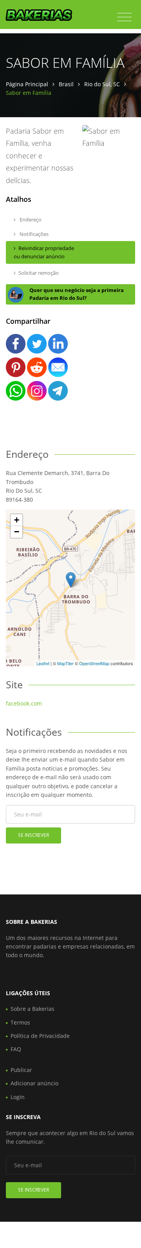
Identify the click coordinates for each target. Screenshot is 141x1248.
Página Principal (27, 84)
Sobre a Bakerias (32, 1008)
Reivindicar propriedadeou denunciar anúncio (44, 252)
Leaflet (42, 663)
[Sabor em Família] (71, 580)
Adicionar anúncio (34, 1083)
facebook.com (24, 703)
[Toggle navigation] (124, 17)
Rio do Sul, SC (102, 84)
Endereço (30, 219)
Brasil (66, 84)
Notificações (33, 234)
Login (18, 1097)
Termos (20, 1022)
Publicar (21, 1070)
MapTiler (65, 663)
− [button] (16, 532)
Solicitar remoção (38, 272)
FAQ (16, 1049)
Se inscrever (33, 835)
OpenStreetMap (94, 663)
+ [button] (16, 520)
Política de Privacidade (40, 1035)
